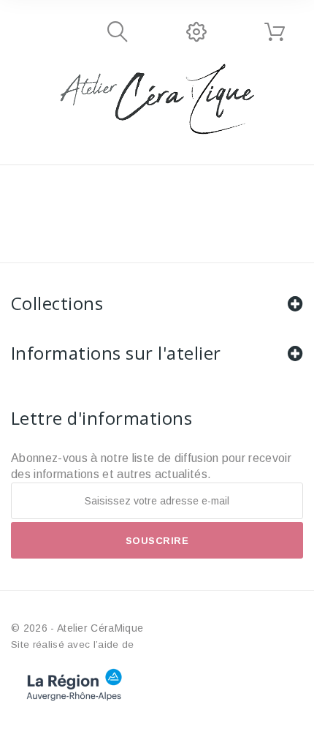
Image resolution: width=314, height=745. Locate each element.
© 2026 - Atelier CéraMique (77, 628)
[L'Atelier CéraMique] (157, 98)
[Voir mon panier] (274, 32)
